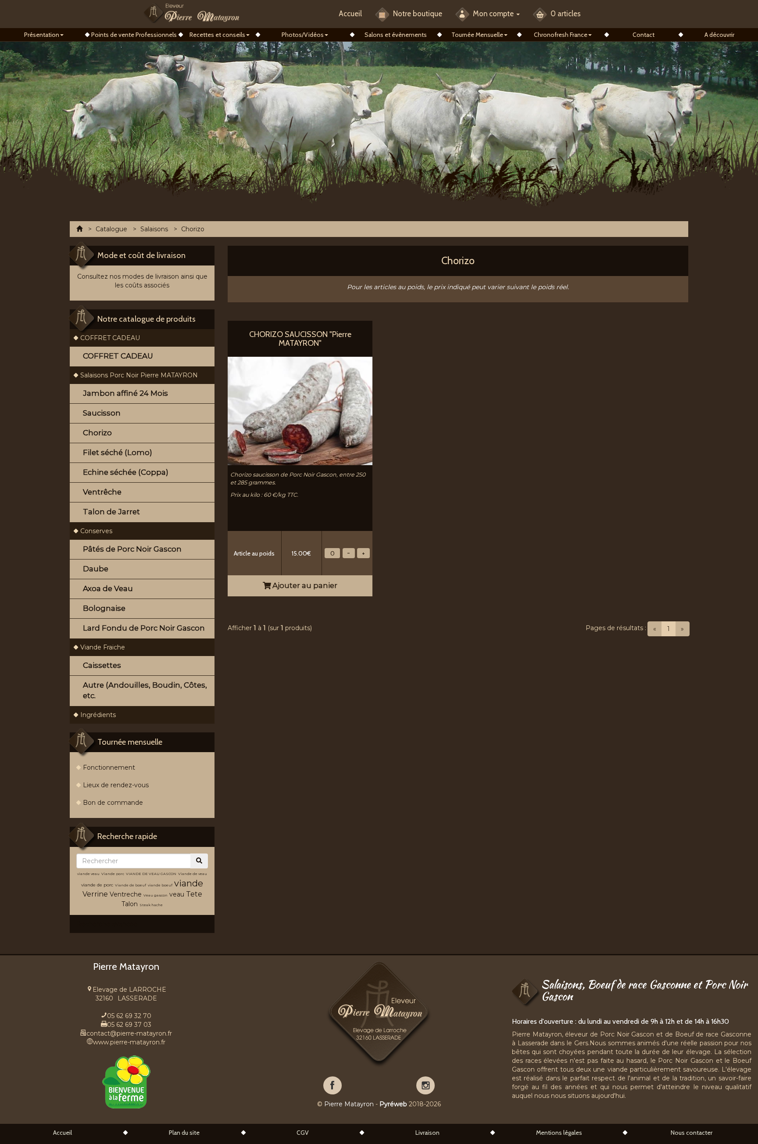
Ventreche (126, 894)
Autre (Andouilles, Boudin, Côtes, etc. (145, 690)
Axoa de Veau (108, 588)
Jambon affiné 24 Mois (125, 393)
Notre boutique (416, 13)
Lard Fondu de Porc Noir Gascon (144, 628)
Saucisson (102, 413)
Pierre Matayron (349, 1104)
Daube (95, 568)
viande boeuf (160, 885)
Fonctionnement (109, 767)
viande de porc (97, 885)
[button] (43, 34)
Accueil (350, 13)
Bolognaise (104, 608)
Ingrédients (98, 715)
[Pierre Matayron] (191, 12)
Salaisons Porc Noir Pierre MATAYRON (139, 375)
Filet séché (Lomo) (117, 452)
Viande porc (112, 873)
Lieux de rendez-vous (116, 785)
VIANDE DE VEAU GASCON (151, 873)
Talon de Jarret (111, 511)
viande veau (88, 873)
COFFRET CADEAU (110, 338)
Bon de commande (113, 803)
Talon (130, 904)
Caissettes (102, 665)
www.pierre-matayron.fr (129, 1042)
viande (188, 883)
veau (176, 894)
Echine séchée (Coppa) (125, 472)
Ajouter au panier (304, 585)
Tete (194, 894)
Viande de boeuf (130, 885)
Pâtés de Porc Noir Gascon (132, 549)
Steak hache (151, 905)
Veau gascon (155, 895)
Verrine (96, 894)
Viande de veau (192, 873)
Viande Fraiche (102, 647)
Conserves (96, 531)
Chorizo (97, 432)
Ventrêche (102, 492)
